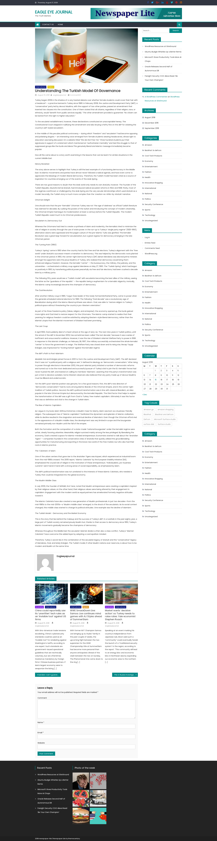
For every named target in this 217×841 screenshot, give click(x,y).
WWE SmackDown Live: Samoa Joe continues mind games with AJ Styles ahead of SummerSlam (86, 615)
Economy (39, 607)
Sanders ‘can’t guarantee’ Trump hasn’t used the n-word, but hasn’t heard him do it (49, 675)
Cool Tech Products (153, 156)
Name (41, 722)
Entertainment (151, 166)
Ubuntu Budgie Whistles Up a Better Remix (163, 51)
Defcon (147, 419)
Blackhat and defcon (164, 414)
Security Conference (154, 204)
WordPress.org (151, 253)
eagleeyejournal (59, 95)
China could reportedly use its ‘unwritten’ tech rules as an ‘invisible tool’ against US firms (50, 615)
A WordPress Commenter (156, 96)
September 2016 (152, 128)
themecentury (74, 838)
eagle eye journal (53, 12)
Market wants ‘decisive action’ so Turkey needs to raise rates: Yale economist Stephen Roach (120, 615)
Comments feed (152, 248)
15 (155, 379)
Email (41, 732)
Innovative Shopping (154, 183)
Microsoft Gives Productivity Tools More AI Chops (163, 59)
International (41, 87)
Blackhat (147, 414)
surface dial (149, 424)
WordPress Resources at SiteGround (160, 46)
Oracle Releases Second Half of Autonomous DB (158, 68)
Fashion (148, 172)
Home (60, 24)
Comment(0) (75, 95)
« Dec (144, 394)
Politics (50, 87)
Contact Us (48, 24)
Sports (85, 607)
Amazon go (149, 409)
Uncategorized (151, 220)
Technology (150, 215)
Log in (147, 237)
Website (41, 743)
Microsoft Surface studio (165, 419)
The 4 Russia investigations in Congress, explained (126, 675)
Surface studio (164, 424)
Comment (42, 698)
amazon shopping (165, 409)
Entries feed (150, 243)
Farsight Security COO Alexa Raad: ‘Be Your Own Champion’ (161, 78)
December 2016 (151, 123)
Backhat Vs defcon (153, 150)
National (148, 193)
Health (147, 177)
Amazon (148, 145)
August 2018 (150, 117)
